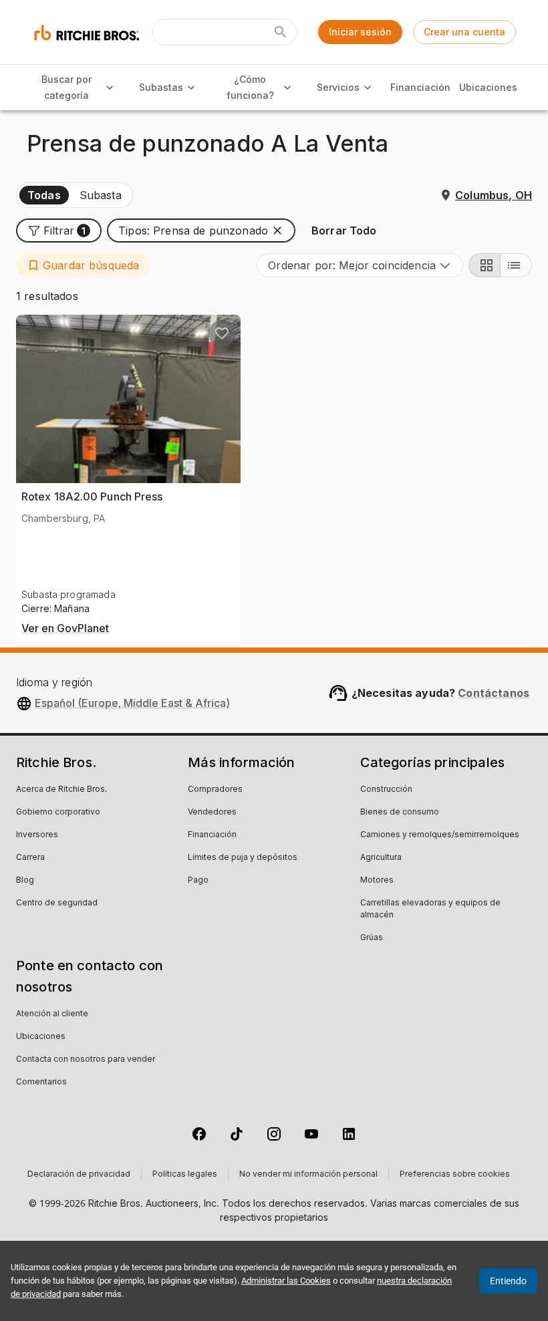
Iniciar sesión (360, 31)
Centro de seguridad (57, 903)
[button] (59, 230)
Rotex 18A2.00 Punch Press (92, 496)
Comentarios (41, 1082)
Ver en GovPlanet (65, 629)
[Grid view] (484, 265)
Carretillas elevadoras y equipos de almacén (430, 909)
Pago (198, 881)
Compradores (215, 790)
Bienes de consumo (399, 812)
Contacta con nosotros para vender (85, 1060)
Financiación (420, 87)
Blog (25, 881)
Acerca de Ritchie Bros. (61, 790)
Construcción (386, 790)
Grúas (371, 938)
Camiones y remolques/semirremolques (439, 835)
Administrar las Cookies (286, 1281)
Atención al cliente (52, 1014)
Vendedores (212, 812)
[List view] (516, 265)
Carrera (30, 858)
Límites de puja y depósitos (242, 858)
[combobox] (360, 265)
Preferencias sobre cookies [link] (455, 1175)
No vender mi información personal (308, 1175)
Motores (377, 881)
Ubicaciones (488, 87)
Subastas (161, 87)
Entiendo (508, 1281)
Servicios (338, 87)
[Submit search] (281, 32)
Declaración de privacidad (78, 1175)
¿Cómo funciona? (250, 88)
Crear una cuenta (464, 31)
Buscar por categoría (66, 88)
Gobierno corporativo (58, 812)
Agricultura (381, 858)
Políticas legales (184, 1175)
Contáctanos (493, 693)
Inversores (37, 835)
